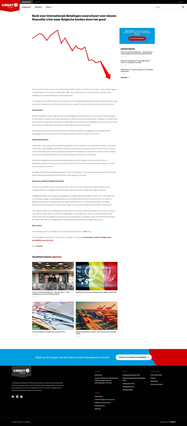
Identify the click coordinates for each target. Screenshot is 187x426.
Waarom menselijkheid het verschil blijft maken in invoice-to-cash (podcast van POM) (135, 61)
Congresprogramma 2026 (131, 375)
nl (185, 2)
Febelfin (39, 246)
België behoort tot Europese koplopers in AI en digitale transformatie (96, 292)
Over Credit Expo (156, 375)
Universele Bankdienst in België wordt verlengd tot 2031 (48, 332)
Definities (98, 409)
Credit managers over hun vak (105, 399)
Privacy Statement (156, 384)
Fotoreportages (128, 390)
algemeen (57, 257)
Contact (153, 378)
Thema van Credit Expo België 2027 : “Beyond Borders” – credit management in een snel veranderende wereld (50, 293)
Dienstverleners (100, 406)
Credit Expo (98, 396)
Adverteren (154, 381)
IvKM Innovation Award (102, 403)
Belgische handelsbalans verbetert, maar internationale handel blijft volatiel (96, 332)
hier (85, 231)
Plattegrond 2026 (128, 387)
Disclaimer (28, 422)
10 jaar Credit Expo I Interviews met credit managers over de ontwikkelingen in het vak (106, 380)
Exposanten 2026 (128, 383)
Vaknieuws (98, 375)
